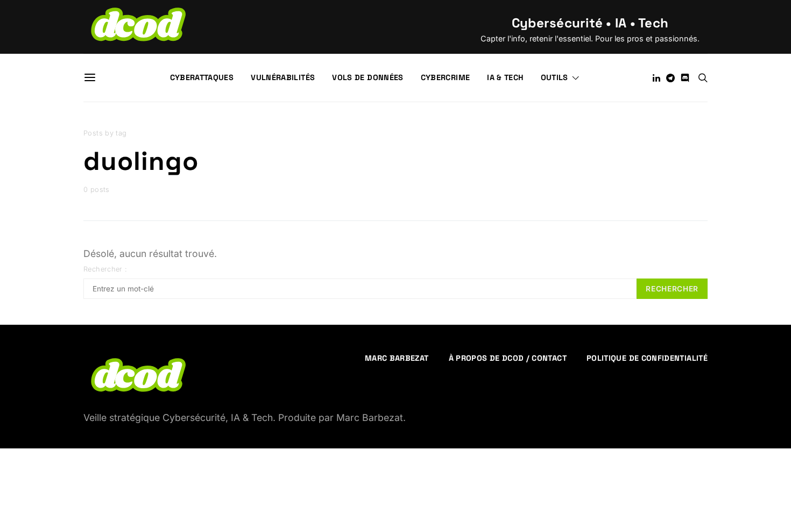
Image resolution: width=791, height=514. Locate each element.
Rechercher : (105, 269)
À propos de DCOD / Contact (508, 358)
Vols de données (367, 77)
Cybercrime (445, 77)
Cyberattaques (202, 77)
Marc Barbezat (397, 358)
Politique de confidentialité (647, 358)
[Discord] (685, 78)
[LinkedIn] (656, 78)
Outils (554, 77)
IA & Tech (505, 77)
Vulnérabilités (283, 77)
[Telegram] (670, 78)
